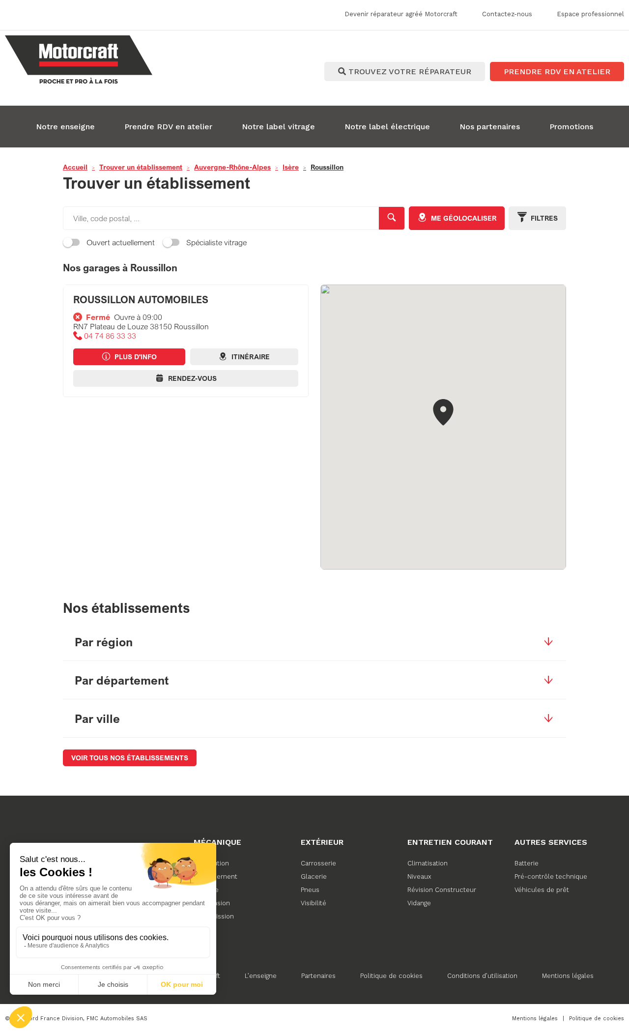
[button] (443, 413)
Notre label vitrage (278, 126)
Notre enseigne (65, 126)
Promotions (571, 126)
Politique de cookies (391, 975)
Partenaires (318, 975)
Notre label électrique (387, 126)
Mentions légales (568, 975)
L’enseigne (261, 975)
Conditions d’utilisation (482, 975)
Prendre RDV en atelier (168, 126)
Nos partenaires (489, 126)
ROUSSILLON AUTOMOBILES (140, 299)
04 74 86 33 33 (110, 336)
